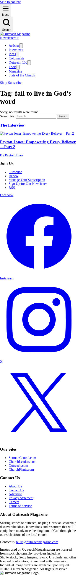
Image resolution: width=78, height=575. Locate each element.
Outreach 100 (18, 62)
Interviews (16, 50)
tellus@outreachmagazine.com (37, 542)
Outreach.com (18, 465)
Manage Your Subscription (27, 180)
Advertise (15, 494)
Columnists (16, 58)
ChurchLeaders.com (22, 461)
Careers (14, 502)
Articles (14, 45)
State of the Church (22, 75)
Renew (13, 176)
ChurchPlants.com (21, 469)
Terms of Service (20, 506)
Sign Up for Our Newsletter (28, 184)
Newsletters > (9, 38)
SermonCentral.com (22, 458)
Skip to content (10, 2)
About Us (15, 486)
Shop (3, 83)
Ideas (12, 54)
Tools (12, 67)
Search (62, 116)
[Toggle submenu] (21, 45)
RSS (12, 187)
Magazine (15, 71)
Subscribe (14, 83)
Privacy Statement (21, 498)
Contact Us (16, 490)
